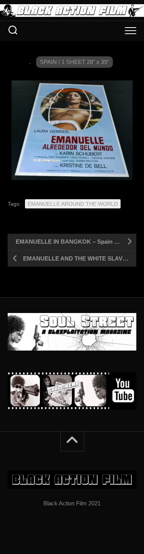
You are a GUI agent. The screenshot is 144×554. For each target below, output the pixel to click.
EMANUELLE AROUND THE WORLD (73, 204)
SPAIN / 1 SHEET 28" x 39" (74, 62)
